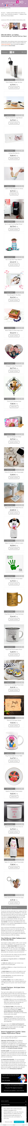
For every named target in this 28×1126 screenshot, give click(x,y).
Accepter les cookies (19, 1121)
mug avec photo (13, 958)
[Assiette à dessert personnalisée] (14, 776)
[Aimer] (22, 80)
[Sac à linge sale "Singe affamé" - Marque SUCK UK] (14, 244)
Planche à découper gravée (14, 720)
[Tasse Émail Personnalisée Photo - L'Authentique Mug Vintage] (14, 634)
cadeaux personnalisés (6, 44)
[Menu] (2, 3)
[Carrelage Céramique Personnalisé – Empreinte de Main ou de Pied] (14, 563)
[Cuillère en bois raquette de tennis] (14, 173)
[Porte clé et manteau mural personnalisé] (14, 386)
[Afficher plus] (17, 80)
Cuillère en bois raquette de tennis (14, 188)
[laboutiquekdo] (14, 3)
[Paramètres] (25, 3)
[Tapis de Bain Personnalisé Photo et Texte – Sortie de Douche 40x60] (14, 492)
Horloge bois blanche (14, 153)
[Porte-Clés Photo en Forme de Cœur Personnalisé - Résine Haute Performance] (14, 882)
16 (8, 909)
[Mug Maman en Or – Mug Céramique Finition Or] (14, 599)
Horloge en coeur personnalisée (14, 366)
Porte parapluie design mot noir (14, 82)
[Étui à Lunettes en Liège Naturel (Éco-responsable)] (14, 102)
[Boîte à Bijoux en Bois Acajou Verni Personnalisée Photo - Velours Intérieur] (14, 315)
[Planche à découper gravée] (14, 705)
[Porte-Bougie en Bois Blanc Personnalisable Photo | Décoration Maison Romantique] (14, 280)
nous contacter (20, 1090)
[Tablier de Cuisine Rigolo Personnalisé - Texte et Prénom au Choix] (14, 847)
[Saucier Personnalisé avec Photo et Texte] (14, 811)
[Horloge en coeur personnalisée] (14, 350)
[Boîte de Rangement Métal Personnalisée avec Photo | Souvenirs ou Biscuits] (14, 421)
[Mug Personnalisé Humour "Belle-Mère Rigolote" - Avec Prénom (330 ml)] (14, 740)
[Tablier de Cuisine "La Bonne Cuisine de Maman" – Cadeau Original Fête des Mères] (14, 528)
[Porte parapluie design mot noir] (14, 67)
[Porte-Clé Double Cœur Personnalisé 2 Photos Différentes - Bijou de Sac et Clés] (14, 457)
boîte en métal (6, 967)
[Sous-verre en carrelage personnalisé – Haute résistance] (14, 669)
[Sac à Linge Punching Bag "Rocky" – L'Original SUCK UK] (14, 209)
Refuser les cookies (8, 1121)
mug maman (17, 923)
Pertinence (5, 52)
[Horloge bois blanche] (14, 138)
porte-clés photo (7, 975)
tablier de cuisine (7, 963)
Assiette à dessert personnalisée (14, 791)
